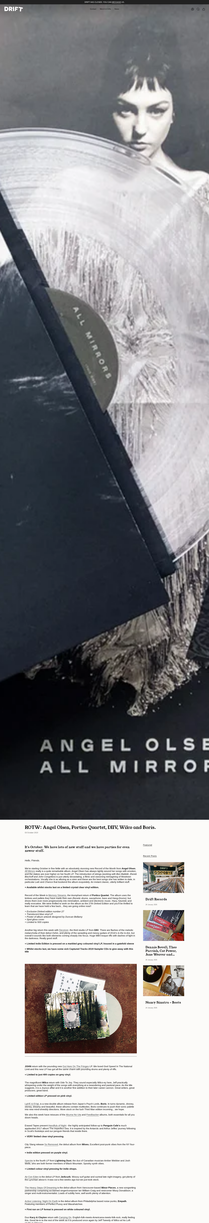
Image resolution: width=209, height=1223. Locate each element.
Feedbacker (92, 1114)
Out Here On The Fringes (76, 1066)
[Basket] (203, 9)
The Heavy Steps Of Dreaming (41, 1187)
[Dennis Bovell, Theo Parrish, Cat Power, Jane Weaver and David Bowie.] (163, 925)
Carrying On (65, 1217)
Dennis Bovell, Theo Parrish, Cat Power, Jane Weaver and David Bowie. (161, 950)
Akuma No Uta (73, 1114)
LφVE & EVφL (32, 1104)
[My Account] (192, 9)
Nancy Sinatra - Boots (163, 1002)
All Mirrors (30, 871)
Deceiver (63, 930)
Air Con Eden (32, 1177)
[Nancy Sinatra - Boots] (163, 980)
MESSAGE (116, 2)
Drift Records (156, 899)
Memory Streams (57, 895)
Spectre (29, 1160)
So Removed (51, 1144)
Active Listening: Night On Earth (41, 1201)
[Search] (198, 9)
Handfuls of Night (57, 1125)
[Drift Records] (163, 877)
